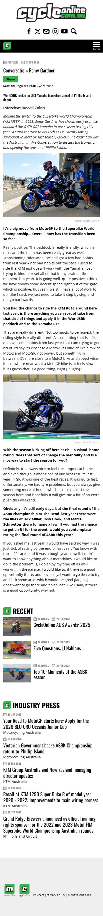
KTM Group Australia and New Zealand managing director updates (47, 772)
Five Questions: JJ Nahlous (57, 648)
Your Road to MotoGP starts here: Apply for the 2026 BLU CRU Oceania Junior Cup (46, 723)
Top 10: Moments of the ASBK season (60, 674)
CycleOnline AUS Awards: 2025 (62, 624)
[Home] (51, 12)
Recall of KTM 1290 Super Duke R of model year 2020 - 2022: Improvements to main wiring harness (50, 797)
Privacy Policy (56, 895)
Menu (96, 49)
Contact (38, 895)
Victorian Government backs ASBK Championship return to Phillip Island (47, 748)
